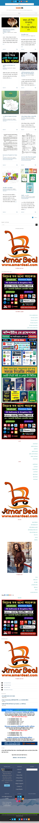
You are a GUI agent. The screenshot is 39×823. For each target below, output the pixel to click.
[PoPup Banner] (19, 709)
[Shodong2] (19, 330)
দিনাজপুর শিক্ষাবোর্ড (35, 469)
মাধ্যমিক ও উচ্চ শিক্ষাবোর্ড (34, 456)
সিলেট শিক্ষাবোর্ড (35, 479)
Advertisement (19, 780)
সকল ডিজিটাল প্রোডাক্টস (20, 311)
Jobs (34, 118)
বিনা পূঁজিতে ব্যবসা (19, 574)
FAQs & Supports (19, 783)
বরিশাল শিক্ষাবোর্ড (35, 476)
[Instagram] (17, 801)
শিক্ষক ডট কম (35, 534)
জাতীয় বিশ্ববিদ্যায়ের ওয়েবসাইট (33, 527)
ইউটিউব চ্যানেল (35, 579)
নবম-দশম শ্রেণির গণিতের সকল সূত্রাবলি (28, 157)
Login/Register (19, 789)
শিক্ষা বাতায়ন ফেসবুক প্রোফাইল (33, 325)
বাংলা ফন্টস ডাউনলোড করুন (33, 592)
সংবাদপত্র (36, 537)
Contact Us (19, 786)
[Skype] (20, 797)
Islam (3, 33)
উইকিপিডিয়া (35, 539)
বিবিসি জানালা (35, 587)
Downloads (10, 158)
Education (25, 118)
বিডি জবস (36, 589)
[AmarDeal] (19, 274)
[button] (19, 683)
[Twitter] (23, 797)
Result (24, 119)
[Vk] (21, 799)
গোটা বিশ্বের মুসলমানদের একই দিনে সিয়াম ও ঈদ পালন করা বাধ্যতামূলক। (27, 73)
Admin (19, 772)
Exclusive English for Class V (10, 155)
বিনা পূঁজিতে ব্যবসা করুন (19, 268)
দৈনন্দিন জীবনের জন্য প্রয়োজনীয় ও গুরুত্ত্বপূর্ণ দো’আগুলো (9, 30)
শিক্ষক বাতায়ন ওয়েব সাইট (34, 317)
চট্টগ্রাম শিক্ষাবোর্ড (35, 458)
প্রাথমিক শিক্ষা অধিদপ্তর (34, 446)
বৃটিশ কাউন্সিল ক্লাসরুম (34, 584)
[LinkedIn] (18, 797)
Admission (22, 118)
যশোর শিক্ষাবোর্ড (35, 471)
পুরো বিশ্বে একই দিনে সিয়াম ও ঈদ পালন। (9, 66)
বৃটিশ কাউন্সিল (35, 582)
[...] (3, 44)
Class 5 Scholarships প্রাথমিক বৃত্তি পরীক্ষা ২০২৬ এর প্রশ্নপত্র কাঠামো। (15, 700)
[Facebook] (18, 799)
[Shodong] (19, 366)
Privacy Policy (19, 778)
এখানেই (19, 441)
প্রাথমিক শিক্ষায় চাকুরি (34, 451)
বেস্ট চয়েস (19, 519)
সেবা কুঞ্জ (36, 577)
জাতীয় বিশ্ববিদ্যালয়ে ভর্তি (34, 524)
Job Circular (32, 118)
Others (22, 119)
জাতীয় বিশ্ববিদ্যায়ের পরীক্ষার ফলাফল (32, 529)
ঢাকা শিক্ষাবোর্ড (35, 466)
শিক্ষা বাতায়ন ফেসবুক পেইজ (33, 322)
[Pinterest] (19, 801)
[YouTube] (16, 799)
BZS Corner (7, 158)
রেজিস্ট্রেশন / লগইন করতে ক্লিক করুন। (19, 757)
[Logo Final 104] (19, 230)
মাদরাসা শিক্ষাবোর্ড (35, 443)
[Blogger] (23, 799)
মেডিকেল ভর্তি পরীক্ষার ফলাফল (33, 532)
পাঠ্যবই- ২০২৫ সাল (25, 195)
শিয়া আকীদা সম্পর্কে (24, 34)
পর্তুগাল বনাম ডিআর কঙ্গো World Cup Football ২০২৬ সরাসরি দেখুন (14, 703)
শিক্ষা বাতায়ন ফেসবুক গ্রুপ (34, 320)
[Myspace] (22, 801)
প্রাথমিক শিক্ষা (35, 448)
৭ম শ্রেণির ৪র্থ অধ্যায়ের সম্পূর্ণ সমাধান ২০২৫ (10, 117)
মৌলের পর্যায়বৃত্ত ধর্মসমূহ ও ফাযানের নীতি (28, 116)
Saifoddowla (5, 32)
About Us (19, 769)
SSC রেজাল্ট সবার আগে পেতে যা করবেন (8, 696)
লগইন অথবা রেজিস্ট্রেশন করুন (33, 315)
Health (28, 118)
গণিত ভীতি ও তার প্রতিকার (7, 187)
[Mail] (16, 797)
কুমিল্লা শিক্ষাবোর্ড (35, 474)
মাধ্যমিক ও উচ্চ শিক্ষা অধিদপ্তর (33, 453)
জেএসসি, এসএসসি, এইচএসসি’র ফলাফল (32, 327)
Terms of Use (19, 775)
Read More (4, 49)
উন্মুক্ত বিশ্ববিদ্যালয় (34, 522)
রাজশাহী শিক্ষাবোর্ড (35, 464)
